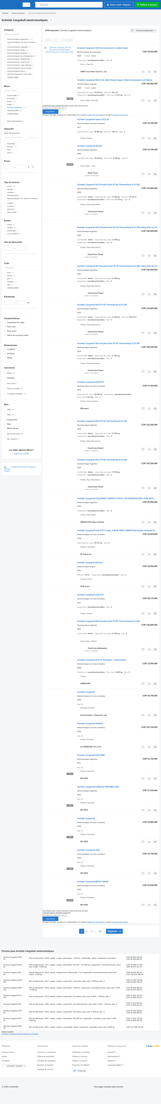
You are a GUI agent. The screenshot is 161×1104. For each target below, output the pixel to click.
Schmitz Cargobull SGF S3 (12, 1012)
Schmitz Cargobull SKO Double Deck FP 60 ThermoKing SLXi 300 (108, 185)
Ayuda (4, 1056)
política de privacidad (95, 115)
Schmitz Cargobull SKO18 (89, 146)
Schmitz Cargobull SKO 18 (12, 1027)
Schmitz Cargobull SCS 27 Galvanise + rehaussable (101, 660)
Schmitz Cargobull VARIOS (90, 723)
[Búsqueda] (37, 4)
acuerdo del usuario (120, 115)
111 (100, 931)
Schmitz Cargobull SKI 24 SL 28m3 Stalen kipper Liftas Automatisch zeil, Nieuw (114, 80)
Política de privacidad (45, 1056)
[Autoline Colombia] (10, 5)
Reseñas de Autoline (45, 1065)
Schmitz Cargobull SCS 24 (12, 966)
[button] (149, 71)
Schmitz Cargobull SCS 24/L (12, 996)
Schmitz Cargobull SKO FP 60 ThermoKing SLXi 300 (102, 305)
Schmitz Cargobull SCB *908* (91, 755)
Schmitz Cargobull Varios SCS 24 (93, 119)
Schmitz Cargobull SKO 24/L (12, 989)
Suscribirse (50, 112)
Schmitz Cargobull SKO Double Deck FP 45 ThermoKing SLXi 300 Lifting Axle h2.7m (117, 227)
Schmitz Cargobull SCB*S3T (90, 382)
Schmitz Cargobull (86, 692)
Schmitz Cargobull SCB (88, 850)
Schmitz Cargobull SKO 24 (89, 563)
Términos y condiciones (46, 1052)
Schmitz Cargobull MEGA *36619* (93, 882)
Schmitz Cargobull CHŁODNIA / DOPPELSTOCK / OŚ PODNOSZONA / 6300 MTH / (115, 498)
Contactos (6, 1061)
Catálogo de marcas (45, 1069)
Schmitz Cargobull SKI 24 (12, 973)
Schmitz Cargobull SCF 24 (12, 1019)
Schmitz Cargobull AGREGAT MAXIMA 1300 (98, 787)
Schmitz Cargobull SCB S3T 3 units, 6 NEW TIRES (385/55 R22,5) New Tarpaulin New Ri (118, 530)
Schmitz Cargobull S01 (12, 1004)
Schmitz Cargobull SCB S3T (90, 595)
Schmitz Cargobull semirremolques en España (20, 1034)
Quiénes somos (8, 1052)
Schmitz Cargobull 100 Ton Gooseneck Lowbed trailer (102, 48)
